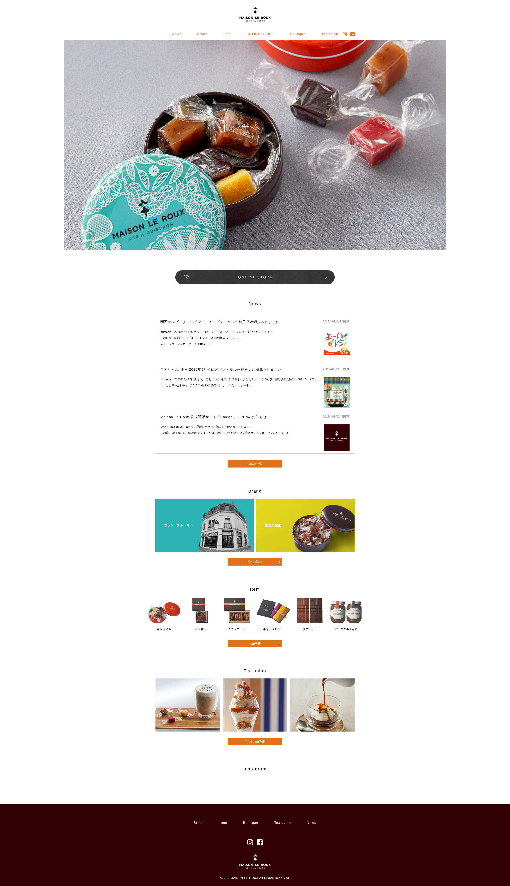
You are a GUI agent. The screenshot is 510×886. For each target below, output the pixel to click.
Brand (199, 822)
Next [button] (409, 126)
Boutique (298, 34)
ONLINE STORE (260, 34)
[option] (255, 145)
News (176, 34)
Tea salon (282, 822)
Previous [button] (101, 126)
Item (226, 34)
